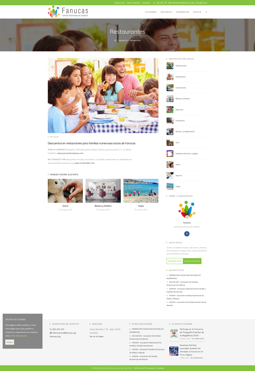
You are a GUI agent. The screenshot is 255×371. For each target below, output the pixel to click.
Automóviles (181, 88)
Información (175, 261)
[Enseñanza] (171, 120)
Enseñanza (180, 120)
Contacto (146, 2)
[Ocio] (171, 142)
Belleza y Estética (103, 205)
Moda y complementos (185, 131)
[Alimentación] (171, 65)
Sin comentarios (198, 339)
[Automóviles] (171, 87)
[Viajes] (171, 186)
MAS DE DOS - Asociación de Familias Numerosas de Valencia (182, 283)
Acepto (10, 342)
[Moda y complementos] (171, 131)
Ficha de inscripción (192, 261)
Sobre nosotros (133, 2)
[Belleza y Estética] (171, 98)
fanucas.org (55, 336)
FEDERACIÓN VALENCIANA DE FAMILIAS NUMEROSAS (184, 276)
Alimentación (181, 65)
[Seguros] (171, 175)
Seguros (179, 175)
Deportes (179, 109)
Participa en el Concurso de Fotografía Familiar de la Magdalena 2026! (192, 332)
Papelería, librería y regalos (187, 153)
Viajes (141, 205)
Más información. (19, 335)
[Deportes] (171, 109)
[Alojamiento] (171, 76)
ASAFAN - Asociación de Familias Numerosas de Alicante (186, 303)
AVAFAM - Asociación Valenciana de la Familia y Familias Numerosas (186, 290)
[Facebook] (187, 233)
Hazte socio (120, 2)
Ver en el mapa (96, 336)
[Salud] (171, 164)
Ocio (177, 142)
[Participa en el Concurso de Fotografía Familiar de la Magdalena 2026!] (173, 333)
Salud (65, 205)
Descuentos (54, 137)
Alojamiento (181, 77)
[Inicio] (115, 40)
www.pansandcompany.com (70, 153)
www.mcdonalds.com (85, 163)
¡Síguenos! (202, 2)
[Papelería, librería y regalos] (171, 153)
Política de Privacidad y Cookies (149, 368)
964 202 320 (162, 2)
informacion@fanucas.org (182, 2)
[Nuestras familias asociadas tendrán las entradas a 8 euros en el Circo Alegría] (173, 351)
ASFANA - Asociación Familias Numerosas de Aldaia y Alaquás (185, 297)
